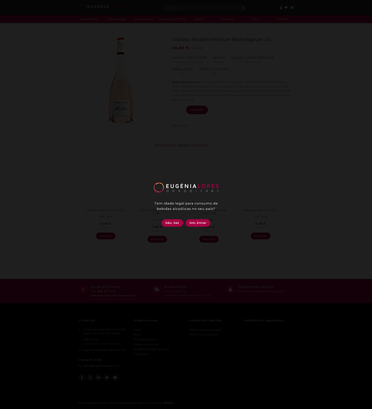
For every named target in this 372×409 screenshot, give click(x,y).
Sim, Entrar (198, 223)
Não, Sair (172, 223)
